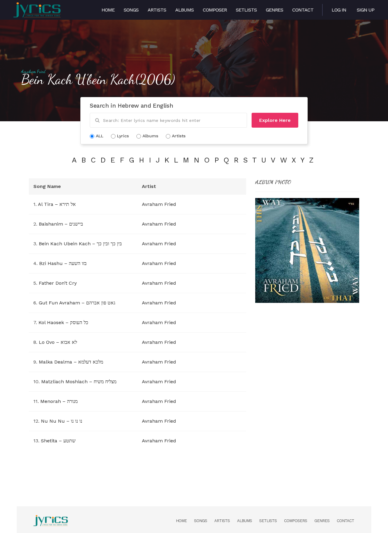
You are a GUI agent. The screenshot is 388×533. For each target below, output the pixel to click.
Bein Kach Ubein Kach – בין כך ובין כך (80, 243)
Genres (274, 10)
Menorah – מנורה (59, 401)
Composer (215, 10)
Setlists (246, 10)
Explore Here (275, 120)
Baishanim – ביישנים (61, 224)
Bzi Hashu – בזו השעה (63, 263)
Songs (131, 10)
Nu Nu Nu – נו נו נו (61, 421)
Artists (157, 10)
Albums (184, 10)
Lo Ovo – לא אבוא (58, 342)
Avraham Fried (33, 71)
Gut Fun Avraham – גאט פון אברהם (77, 303)
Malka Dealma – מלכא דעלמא (71, 362)
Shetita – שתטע (58, 441)
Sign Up (365, 10)
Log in (339, 10)
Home (108, 10)
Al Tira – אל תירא (57, 204)
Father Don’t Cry (58, 283)
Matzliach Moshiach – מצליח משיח (78, 381)
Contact (302, 10)
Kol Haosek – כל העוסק (63, 322)
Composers (295, 520)
